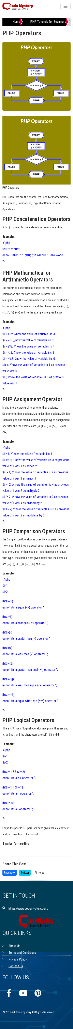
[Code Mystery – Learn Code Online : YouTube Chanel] (23, 993)
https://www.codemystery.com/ (28, 908)
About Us (14, 946)
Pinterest (40, 872)
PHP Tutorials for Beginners (48, 22)
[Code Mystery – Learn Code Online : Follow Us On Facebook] (8, 993)
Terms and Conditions (22, 953)
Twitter (25, 872)
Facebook (9, 872)
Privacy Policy (18, 959)
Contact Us (16, 966)
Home (16, 22)
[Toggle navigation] (65, 6)
